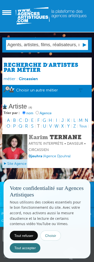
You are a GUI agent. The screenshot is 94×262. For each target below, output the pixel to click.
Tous (83, 126)
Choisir (50, 236)
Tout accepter (25, 248)
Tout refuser (23, 236)
